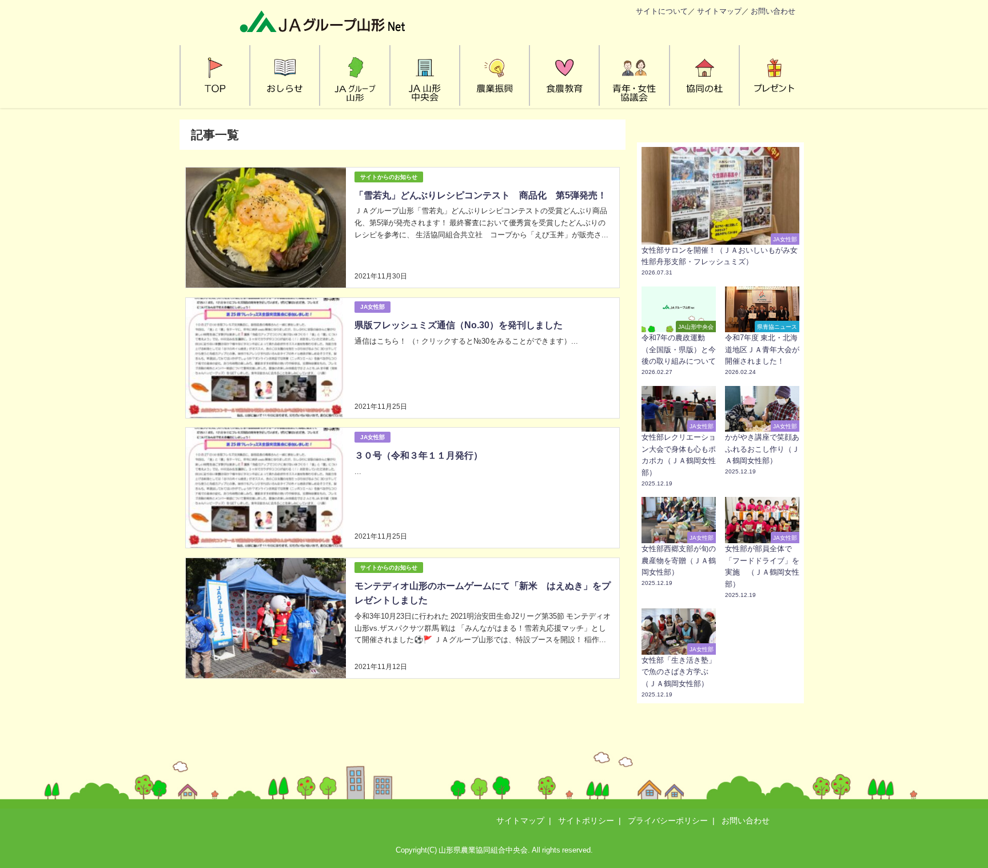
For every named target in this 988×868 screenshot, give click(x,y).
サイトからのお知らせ (388, 177)
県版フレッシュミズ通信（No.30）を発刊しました (458, 324)
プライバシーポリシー (668, 821)
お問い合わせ (773, 11)
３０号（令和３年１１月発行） (418, 455)
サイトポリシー (586, 821)
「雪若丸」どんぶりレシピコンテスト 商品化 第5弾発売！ (480, 195)
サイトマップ (719, 11)
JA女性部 (372, 306)
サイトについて (662, 11)
